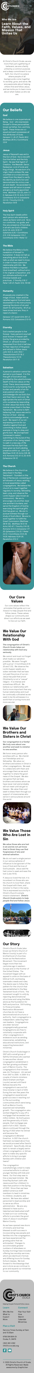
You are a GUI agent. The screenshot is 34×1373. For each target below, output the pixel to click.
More (5, 1320)
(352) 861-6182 (9, 1343)
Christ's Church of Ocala (20, 1362)
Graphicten (23, 1367)
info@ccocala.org (11, 1346)
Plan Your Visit (24, 1312)
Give (20, 1314)
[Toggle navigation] (30, 6)
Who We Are (8, 1312)
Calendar (22, 1320)
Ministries (22, 1322)
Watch (21, 1317)
